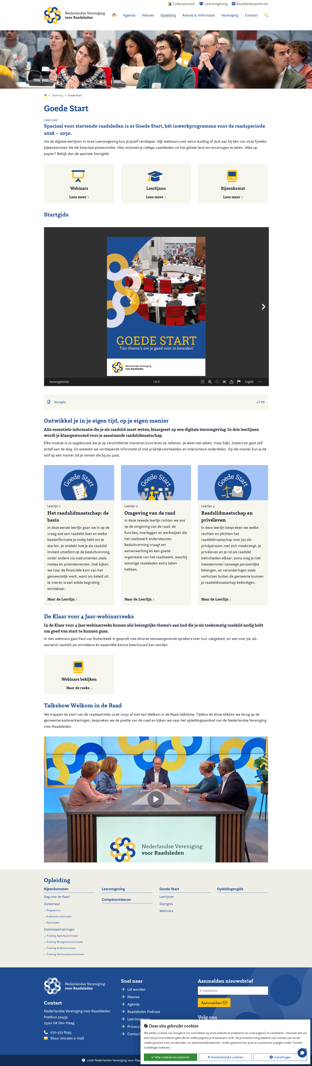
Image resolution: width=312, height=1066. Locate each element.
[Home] (74, 15)
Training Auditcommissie (61, 948)
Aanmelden (52, 922)
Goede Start (169, 888)
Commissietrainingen (59, 929)
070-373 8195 (60, 1032)
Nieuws (148, 15)
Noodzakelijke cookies (226, 1057)
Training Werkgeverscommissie (64, 941)
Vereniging (229, 15)
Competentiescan (116, 899)
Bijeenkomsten (56, 888)
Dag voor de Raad (57, 897)
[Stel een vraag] (302, 1053)
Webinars (166, 911)
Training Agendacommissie (62, 935)
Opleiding (168, 15)
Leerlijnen (166, 897)
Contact (251, 15)
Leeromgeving (113, 888)
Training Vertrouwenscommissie (65, 954)
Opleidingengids (230, 888)
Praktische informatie (58, 916)
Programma (53, 910)
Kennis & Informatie (199, 15)
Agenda (129, 15)
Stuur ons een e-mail (66, 1038)
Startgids (166, 904)
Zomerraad (52, 904)
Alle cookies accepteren (172, 1057)
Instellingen (282, 1057)
